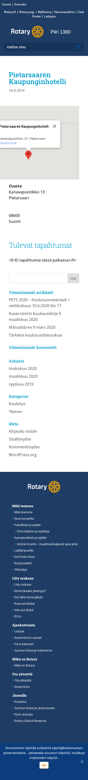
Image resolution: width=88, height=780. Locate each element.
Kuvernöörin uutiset (28, 638)
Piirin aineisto (23, 714)
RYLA (17, 616)
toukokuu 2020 (23, 368)
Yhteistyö (20, 569)
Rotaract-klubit (24, 604)
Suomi (6, 4)
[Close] (54, 126)
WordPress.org (23, 454)
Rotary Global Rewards (30, 721)
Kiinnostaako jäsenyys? (30, 591)
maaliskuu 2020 (23, 376)
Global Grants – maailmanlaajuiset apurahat (47, 544)
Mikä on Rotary (24, 659)
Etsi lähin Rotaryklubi (28, 597)
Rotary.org (27, 12)
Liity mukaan (23, 578)
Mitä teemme (22, 506)
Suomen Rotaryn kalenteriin (33, 650)
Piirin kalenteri (24, 644)
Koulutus (17, 403)
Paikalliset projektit (27, 525)
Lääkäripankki (23, 550)
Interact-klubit (23, 610)
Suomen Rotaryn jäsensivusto (34, 708)
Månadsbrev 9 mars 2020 (32, 327)
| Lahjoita (48, 16)
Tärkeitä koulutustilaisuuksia (35, 335)
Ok (44, 765)
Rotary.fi (10, 12)
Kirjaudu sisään (23, 431)
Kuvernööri (22, 687)
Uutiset (19, 631)
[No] (81, 761)
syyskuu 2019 (21, 384)
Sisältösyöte (20, 439)
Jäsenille (19, 695)
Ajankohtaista (23, 625)
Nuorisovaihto (64, 12)
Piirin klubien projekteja (33, 531)
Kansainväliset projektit (30, 538)
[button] (28, 155)
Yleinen (15, 411)
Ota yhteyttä (22, 674)
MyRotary (44, 12)
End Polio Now (24, 557)
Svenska (20, 4)
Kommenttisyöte (24, 447)
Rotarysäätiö (23, 563)
